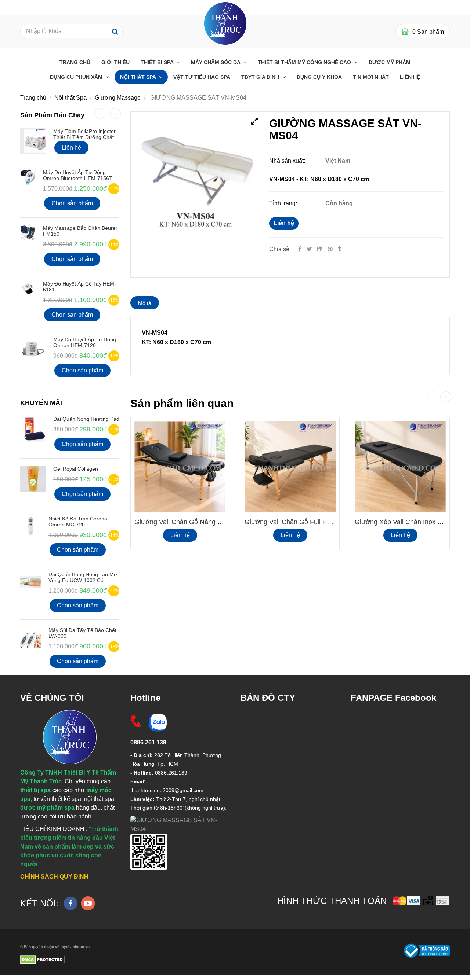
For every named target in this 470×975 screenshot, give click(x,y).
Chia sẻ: (280, 249)
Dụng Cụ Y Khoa (319, 77)
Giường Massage (118, 98)
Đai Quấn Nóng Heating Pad (86, 419)
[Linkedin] (319, 249)
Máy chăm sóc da (216, 62)
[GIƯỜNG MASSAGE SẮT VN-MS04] (331, 249)
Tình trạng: (284, 203)
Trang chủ (74, 62)
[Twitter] (309, 249)
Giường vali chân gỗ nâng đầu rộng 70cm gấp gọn (214, 522)
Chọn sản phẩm (72, 203)
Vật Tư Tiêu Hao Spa (201, 77)
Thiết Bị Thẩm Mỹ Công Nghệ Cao (305, 62)
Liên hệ (284, 223)
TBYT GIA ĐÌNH (261, 77)
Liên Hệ (410, 77)
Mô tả (144, 303)
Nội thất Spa (138, 77)
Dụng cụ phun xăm (77, 77)
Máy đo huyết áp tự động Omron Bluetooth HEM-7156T (77, 175)
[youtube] (88, 903)
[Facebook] (299, 249)
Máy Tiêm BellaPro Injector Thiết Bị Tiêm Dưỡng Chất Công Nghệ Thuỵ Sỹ (84, 137)
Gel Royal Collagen (75, 469)
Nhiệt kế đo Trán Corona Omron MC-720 (77, 521)
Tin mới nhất (371, 77)
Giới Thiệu (115, 62)
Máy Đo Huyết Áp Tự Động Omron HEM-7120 (84, 342)
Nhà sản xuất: (288, 161)
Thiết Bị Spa (158, 62)
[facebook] (70, 903)
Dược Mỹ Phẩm (390, 62)
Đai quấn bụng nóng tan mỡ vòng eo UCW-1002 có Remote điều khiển (82, 580)
